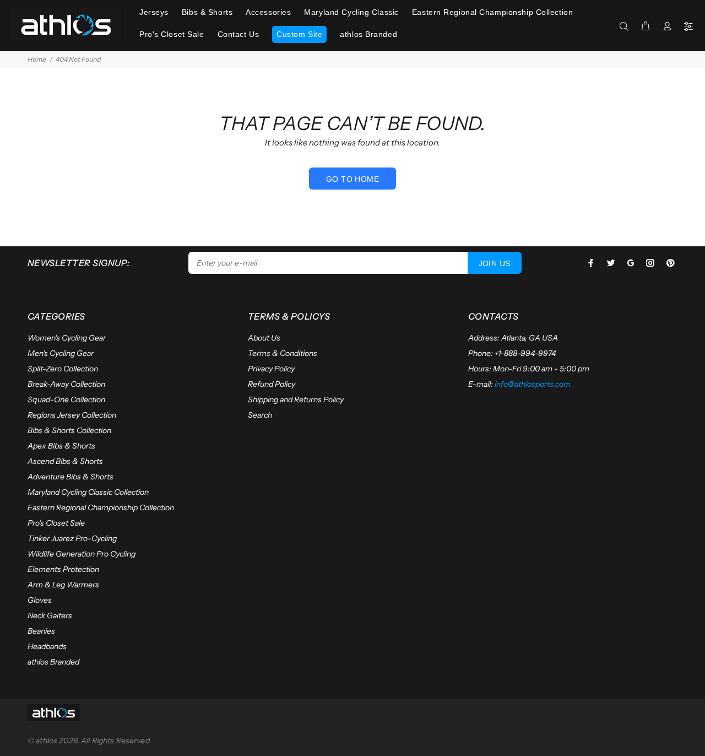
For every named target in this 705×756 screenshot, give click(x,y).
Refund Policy (271, 384)
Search (260, 415)
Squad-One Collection (66, 399)
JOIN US (495, 263)
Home (37, 59)
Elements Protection (63, 569)
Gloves (40, 600)
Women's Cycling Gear (67, 338)
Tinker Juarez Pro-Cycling (72, 538)
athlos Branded (53, 662)
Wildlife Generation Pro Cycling (81, 554)
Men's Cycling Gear (61, 353)
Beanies (41, 631)
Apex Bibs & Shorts (61, 446)
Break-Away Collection (66, 384)
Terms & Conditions (282, 353)
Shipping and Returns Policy (296, 399)
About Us (264, 338)
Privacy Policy (271, 369)
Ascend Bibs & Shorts (65, 461)
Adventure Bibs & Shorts (70, 477)
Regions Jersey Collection (72, 415)
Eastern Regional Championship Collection (101, 507)
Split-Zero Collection (63, 369)
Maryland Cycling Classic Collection (88, 492)
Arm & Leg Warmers (63, 585)
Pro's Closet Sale (56, 523)
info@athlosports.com (533, 384)
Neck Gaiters (50, 615)
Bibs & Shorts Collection (69, 430)
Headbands (47, 646)
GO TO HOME (352, 179)
